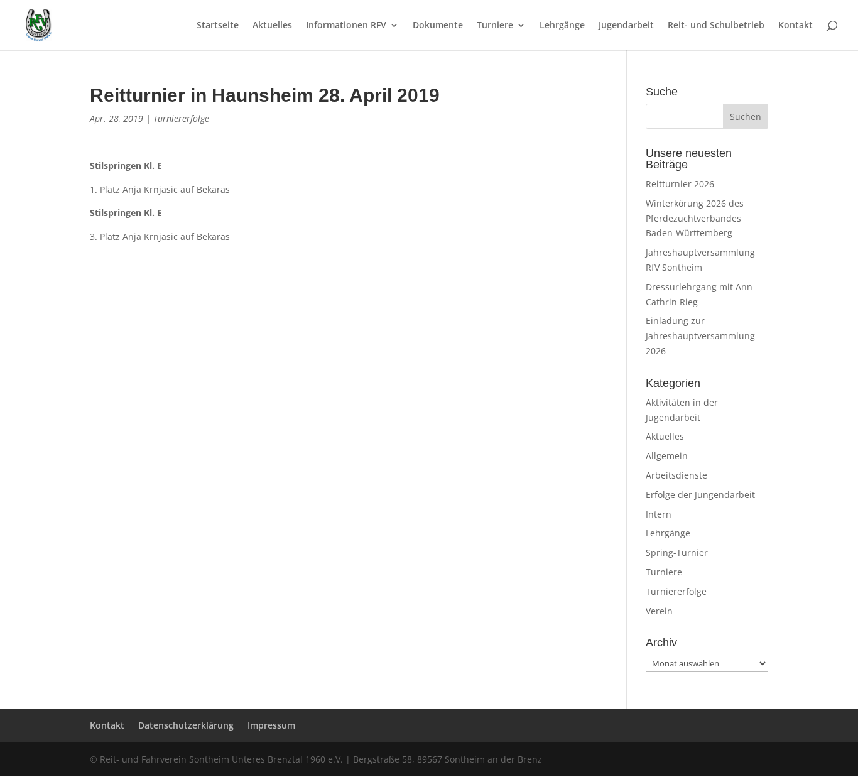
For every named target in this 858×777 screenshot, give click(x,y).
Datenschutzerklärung (186, 725)
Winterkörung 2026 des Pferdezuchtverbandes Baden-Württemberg (695, 218)
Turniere (495, 26)
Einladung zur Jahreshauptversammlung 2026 (700, 336)
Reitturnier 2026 (680, 184)
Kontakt (795, 26)
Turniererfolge (181, 118)
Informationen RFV (346, 26)
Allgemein (667, 456)
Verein (659, 611)
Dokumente (438, 26)
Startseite (218, 26)
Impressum (271, 725)
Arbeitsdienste (676, 475)
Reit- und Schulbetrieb (716, 26)
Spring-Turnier (677, 552)
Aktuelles (272, 26)
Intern (658, 514)
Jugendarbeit (626, 26)
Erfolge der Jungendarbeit (700, 495)
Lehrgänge (562, 26)
